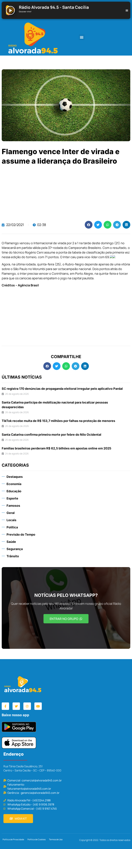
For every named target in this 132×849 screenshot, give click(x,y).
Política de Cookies (37, 839)
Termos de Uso (56, 839)
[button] (82, 37)
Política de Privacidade (13, 839)
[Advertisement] (66, 193)
